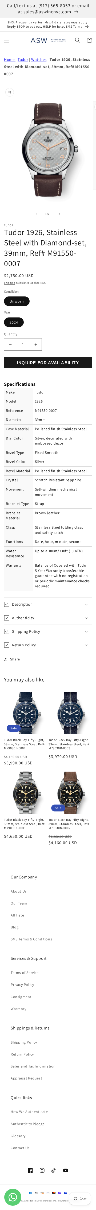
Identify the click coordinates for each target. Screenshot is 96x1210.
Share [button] (15, 659)
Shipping (9, 282)
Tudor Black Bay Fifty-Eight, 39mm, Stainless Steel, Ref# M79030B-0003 (69, 744)
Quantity (10, 334)
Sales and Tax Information (33, 1066)
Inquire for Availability (48, 363)
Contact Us (20, 1147)
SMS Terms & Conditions (31, 939)
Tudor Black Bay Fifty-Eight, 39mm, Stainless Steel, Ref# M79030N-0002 (69, 824)
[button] (7, 40)
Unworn (17, 301)
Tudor (23, 59)
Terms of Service (25, 972)
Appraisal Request (26, 1078)
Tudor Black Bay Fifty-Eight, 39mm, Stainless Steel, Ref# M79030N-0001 (24, 824)
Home (9, 59)
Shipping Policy (24, 1042)
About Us (19, 891)
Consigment (21, 996)
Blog (14, 927)
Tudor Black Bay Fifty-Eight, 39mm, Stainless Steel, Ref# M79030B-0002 (24, 744)
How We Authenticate (29, 1111)
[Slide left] (36, 214)
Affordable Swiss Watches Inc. (40, 1200)
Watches (38, 59)
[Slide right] (60, 214)
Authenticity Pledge (28, 1123)
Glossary (18, 1135)
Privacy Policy (22, 984)
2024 (14, 322)
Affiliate (17, 915)
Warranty (18, 1008)
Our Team (19, 903)
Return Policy (22, 1054)
